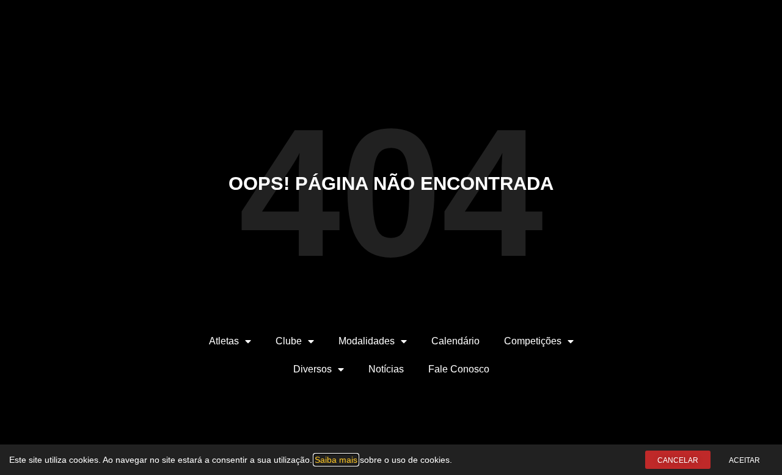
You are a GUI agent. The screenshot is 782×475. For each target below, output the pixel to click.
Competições (532, 341)
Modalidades (366, 341)
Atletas (224, 341)
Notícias (386, 369)
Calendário (455, 341)
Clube (289, 341)
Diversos (312, 369)
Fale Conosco (458, 369)
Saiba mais (336, 460)
